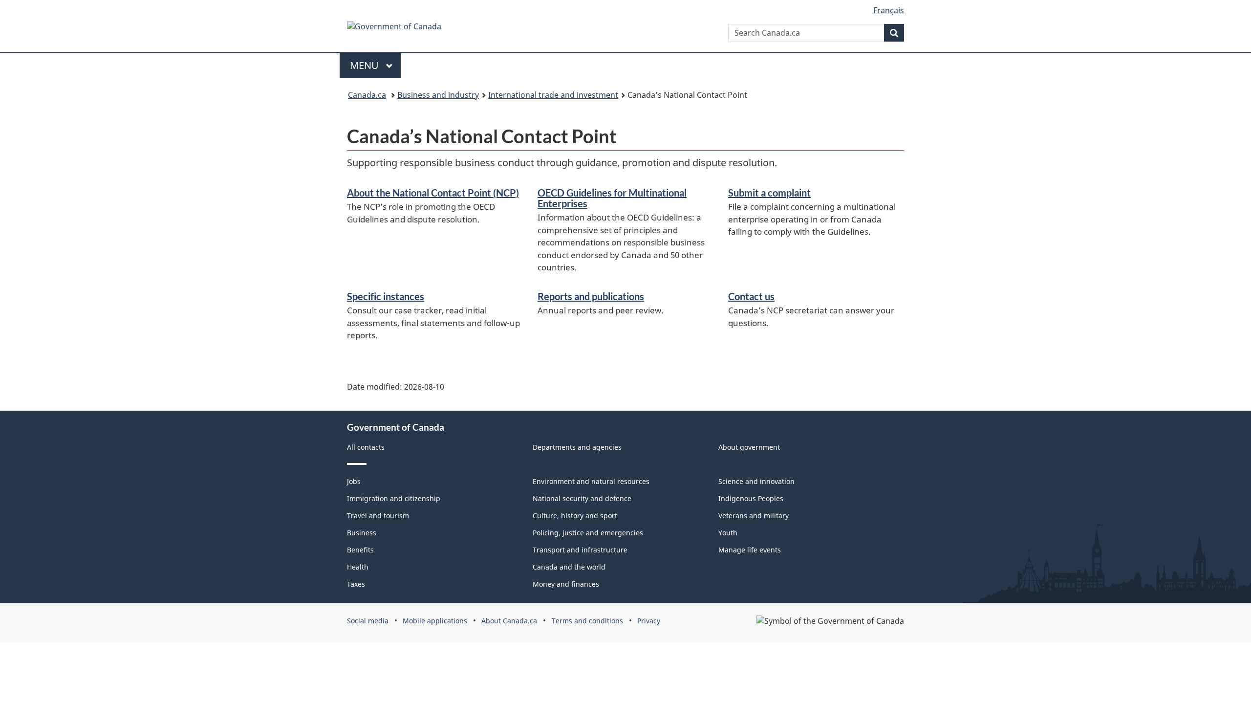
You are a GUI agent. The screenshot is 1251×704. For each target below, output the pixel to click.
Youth (727, 532)
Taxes (356, 584)
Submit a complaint (769, 192)
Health (357, 567)
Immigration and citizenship (393, 498)
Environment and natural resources (591, 481)
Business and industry (438, 94)
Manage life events (749, 549)
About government (749, 447)
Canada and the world (569, 567)
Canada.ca (367, 94)
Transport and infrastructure (580, 549)
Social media (367, 620)
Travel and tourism (378, 515)
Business (361, 532)
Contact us (751, 296)
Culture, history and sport (575, 515)
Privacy (648, 620)
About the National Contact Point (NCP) (433, 192)
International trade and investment (553, 94)
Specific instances (385, 296)
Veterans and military (753, 515)
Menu (365, 65)
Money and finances (566, 584)
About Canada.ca (509, 620)
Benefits (360, 549)
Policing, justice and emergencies (588, 532)
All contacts (366, 447)
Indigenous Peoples (750, 498)
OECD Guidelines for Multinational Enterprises (612, 198)
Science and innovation (756, 481)
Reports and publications (591, 296)
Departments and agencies (577, 447)
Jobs (354, 481)
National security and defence (582, 498)
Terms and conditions (587, 620)
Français (888, 10)
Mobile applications (435, 620)
